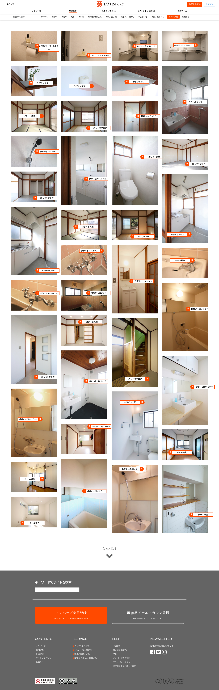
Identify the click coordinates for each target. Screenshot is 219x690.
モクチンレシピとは (83, 646)
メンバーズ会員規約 (121, 658)
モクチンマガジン (43, 658)
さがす (11, 4)
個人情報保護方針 (120, 650)
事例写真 (40, 650)
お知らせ (40, 662)
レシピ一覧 (41, 646)
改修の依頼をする (82, 654)
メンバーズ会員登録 (83, 650)
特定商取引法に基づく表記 (124, 666)
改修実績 (40, 654)
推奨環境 (117, 646)
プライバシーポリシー (122, 662)
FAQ (115, 654)
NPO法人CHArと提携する (85, 658)
